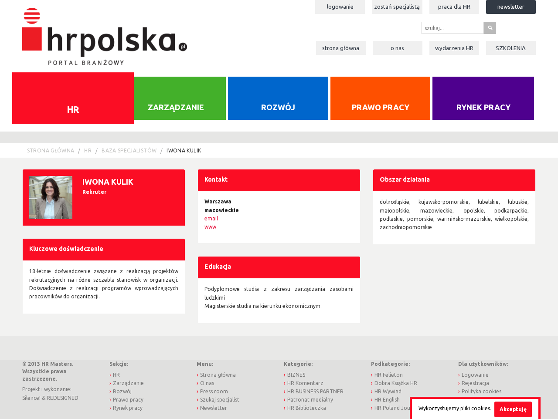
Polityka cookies (481, 391)
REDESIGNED (62, 398)
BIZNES (296, 375)
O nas (397, 48)
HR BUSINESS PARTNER (315, 391)
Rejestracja (475, 383)
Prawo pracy (380, 107)
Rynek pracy (483, 107)
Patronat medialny (310, 399)
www (210, 227)
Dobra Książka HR (395, 383)
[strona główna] (104, 32)
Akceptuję (513, 409)
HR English (387, 399)
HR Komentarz (305, 383)
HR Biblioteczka (306, 408)
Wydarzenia (454, 48)
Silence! (31, 398)
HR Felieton (388, 375)
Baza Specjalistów (129, 150)
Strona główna (340, 48)
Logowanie (340, 6)
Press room (214, 391)
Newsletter (510, 6)
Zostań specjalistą (397, 6)
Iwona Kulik (184, 150)
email (211, 218)
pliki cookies (475, 408)
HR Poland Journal (397, 408)
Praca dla (454, 6)
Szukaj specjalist (219, 399)
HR (73, 109)
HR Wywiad (387, 391)
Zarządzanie (176, 107)
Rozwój (278, 107)
